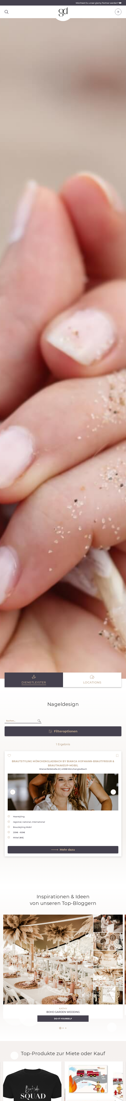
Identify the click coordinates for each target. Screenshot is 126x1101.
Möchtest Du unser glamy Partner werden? (97, 3)
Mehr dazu (67, 849)
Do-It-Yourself (63, 1018)
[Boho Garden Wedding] (63, 967)
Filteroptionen (65, 731)
